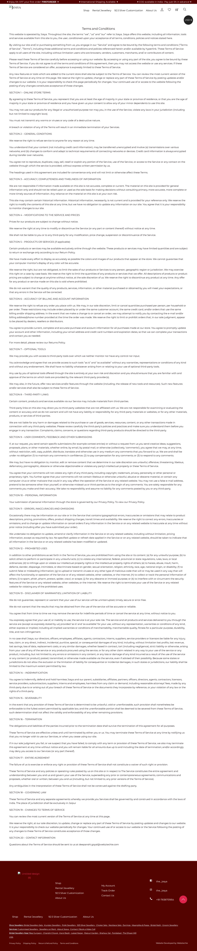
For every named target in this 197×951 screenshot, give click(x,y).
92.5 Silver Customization (128, 10)
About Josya (63, 929)
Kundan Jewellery (52, 925)
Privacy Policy (15, 943)
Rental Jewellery (101, 10)
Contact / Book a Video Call (82, 929)
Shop (86, 10)
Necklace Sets (115, 925)
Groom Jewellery (170, 925)
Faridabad (116, 933)
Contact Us (107, 895)
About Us (151, 10)
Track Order (108, 890)
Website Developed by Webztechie (172, 943)
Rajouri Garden (91, 933)
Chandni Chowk (50, 933)
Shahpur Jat (105, 933)
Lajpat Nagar (77, 933)
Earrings (127, 925)
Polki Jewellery (69, 925)
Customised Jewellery (28, 929)
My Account (108, 885)
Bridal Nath (156, 925)
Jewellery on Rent (47, 929)
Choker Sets (101, 925)
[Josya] (15, 6)
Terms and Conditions (69, 943)
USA (11, 937)
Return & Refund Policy (48, 943)
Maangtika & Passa (140, 925)
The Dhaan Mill (129, 933)
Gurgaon (38, 933)
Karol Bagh (64, 933)
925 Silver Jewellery (86, 925)
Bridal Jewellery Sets (33, 925)
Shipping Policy (29, 943)
